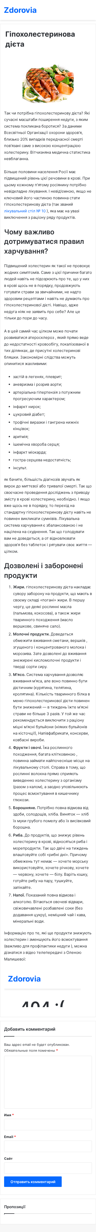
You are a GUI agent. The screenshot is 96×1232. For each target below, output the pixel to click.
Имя (9, 1115)
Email (10, 1137)
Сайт (8, 1158)
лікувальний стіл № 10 (25, 210)
